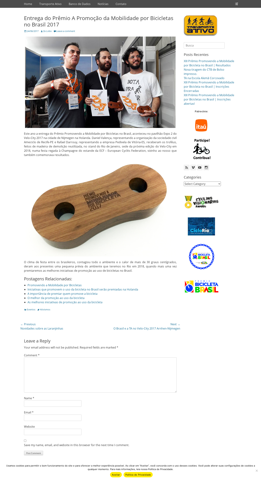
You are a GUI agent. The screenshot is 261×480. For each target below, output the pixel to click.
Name (29, 398)
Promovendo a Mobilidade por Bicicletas (55, 285)
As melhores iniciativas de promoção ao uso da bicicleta (65, 302)
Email (29, 412)
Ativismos (45, 309)
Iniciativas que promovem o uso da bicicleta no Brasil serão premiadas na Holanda (83, 289)
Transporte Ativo (50, 4)
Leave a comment (65, 31)
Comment (32, 355)
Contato (121, 4)
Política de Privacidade (138, 474)
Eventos (31, 309)
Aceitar (116, 474)
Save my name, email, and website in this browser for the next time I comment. (76, 445)
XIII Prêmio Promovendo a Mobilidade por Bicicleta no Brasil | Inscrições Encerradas (209, 86)
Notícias (103, 4)
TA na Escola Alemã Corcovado (204, 78)
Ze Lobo (47, 31)
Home (28, 4)
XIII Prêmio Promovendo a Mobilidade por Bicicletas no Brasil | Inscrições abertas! (209, 99)
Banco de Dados (80, 4)
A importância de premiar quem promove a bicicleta (62, 294)
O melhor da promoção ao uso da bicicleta (56, 298)
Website (29, 427)
